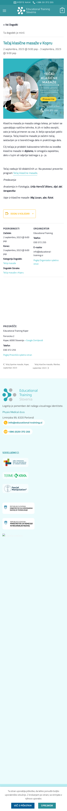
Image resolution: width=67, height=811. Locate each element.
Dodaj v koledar (20, 214)
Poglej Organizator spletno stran (46, 262)
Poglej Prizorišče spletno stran (17, 355)
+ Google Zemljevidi (33, 340)
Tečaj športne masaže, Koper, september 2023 (16, 366)
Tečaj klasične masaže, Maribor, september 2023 (46, 366)
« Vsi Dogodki (10, 24)
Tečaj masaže (9, 263)
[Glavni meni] (4, 11)
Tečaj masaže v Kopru (13, 272)
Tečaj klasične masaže (25, 172)
